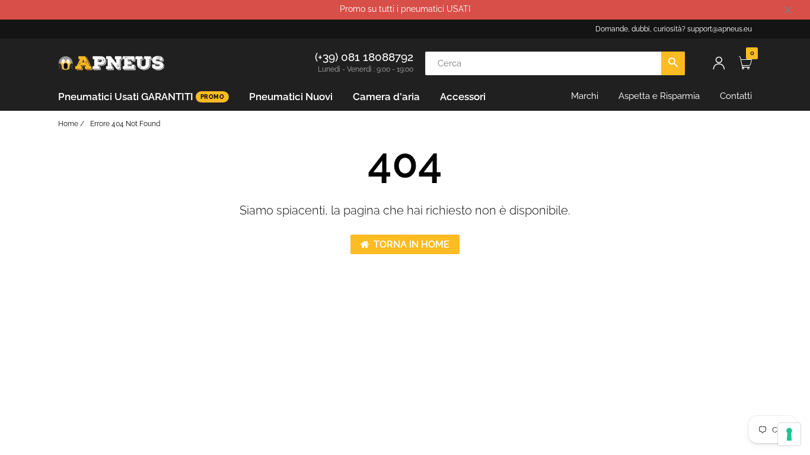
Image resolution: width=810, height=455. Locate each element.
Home (68, 124)
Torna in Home (411, 244)
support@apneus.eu (719, 29)
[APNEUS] (111, 62)
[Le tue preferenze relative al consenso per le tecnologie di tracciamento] (789, 434)
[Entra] (718, 63)
